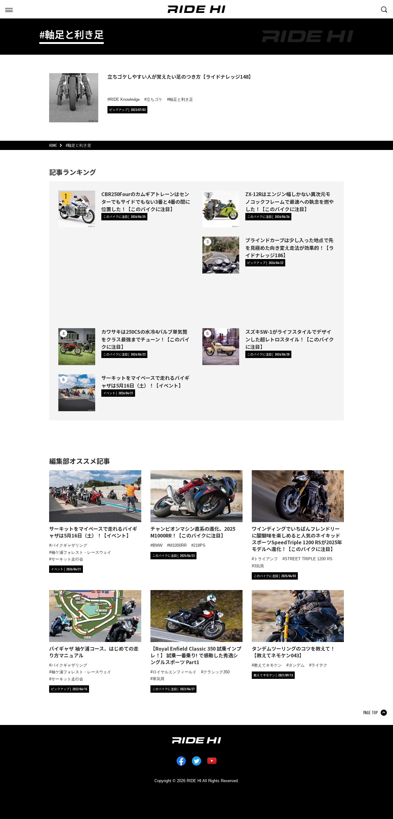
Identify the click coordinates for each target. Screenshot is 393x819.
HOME (53, 145)
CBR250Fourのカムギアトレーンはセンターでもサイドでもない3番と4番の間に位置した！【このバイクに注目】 (145, 201)
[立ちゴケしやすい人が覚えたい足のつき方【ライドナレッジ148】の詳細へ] (73, 97)
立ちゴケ (154, 99)
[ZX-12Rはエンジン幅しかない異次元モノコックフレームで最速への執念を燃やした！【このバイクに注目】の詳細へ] (220, 209)
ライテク (319, 665)
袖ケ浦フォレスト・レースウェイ (81, 552)
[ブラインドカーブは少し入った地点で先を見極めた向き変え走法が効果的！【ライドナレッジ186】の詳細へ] (220, 255)
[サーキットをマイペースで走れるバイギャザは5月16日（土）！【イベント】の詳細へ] (76, 392)
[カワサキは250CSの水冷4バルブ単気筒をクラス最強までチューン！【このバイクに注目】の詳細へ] (76, 346)
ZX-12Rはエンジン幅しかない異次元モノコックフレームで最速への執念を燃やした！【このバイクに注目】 (289, 201)
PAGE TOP (370, 712)
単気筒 (159, 678)
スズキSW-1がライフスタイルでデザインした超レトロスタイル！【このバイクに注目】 (289, 339)
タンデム (297, 665)
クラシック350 (216, 672)
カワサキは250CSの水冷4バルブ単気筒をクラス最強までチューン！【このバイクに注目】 (145, 339)
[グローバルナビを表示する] (9, 9)
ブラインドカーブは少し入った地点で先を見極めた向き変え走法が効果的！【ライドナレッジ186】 (289, 247)
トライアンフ (266, 559)
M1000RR (178, 545)
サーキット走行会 (67, 559)
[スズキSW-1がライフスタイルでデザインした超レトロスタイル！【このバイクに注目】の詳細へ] (220, 346)
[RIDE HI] (196, 9)
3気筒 (259, 566)
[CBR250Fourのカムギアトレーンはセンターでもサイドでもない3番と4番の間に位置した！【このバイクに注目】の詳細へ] (76, 209)
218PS (199, 545)
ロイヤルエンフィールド (174, 672)
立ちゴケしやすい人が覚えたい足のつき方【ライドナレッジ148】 (180, 76)
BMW (157, 545)
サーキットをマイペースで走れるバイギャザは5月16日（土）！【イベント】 (145, 381)
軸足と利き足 (181, 99)
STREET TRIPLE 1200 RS (309, 559)
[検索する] (384, 9)
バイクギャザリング (69, 545)
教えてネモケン (268, 665)
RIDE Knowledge (125, 99)
